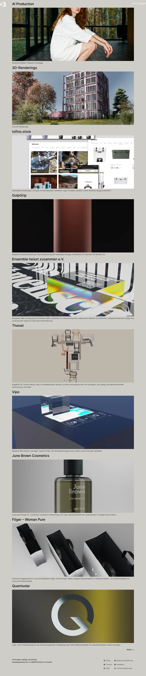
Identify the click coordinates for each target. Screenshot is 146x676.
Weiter (130, 650)
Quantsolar (21, 586)
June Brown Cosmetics (30, 456)
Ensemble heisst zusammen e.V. (38, 259)
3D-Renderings (24, 68)
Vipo (15, 392)
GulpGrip (19, 195)
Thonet (18, 325)
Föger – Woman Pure (28, 519)
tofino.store (21, 131)
